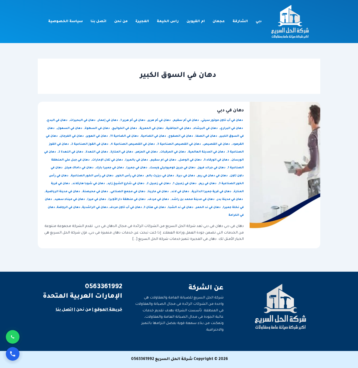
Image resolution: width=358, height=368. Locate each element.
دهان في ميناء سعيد (70, 199)
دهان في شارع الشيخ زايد (126, 183)
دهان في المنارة (122, 152)
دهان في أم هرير (159, 120)
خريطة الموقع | (107, 310)
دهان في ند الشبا (181, 207)
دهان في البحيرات (83, 120)
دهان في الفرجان (72, 136)
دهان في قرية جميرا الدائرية (212, 191)
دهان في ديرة (186, 176)
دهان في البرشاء (206, 128)
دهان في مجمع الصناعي (128, 191)
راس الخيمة (168, 22)
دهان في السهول (70, 128)
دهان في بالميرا (137, 160)
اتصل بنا (98, 22)
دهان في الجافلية (179, 128)
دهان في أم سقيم (186, 120)
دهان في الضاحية (154, 136)
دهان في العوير (97, 136)
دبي (259, 22)
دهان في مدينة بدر (230, 199)
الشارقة (240, 22)
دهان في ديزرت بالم (160, 176)
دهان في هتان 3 (155, 207)
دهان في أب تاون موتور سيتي (222, 120)
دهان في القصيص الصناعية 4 (133, 144)
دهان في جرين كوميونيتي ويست (173, 168)
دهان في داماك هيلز (79, 168)
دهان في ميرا (97, 199)
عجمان (219, 22)
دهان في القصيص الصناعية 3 (179, 144)
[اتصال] (12, 354)
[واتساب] (12, 337)
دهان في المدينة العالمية (207, 152)
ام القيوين (196, 22)
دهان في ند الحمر (208, 207)
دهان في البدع (57, 120)
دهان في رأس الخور (130, 176)
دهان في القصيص (217, 144)
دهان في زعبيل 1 (185, 183)
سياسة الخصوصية (65, 22)
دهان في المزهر (147, 152)
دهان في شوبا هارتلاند (89, 183)
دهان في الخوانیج (125, 128)
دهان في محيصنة (96, 191)
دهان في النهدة (97, 152)
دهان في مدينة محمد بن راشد (193, 199)
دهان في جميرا (137, 168)
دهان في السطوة (98, 128)
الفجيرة (142, 22)
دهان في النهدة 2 (71, 152)
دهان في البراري (232, 128)
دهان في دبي (230, 110)
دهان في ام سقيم (164, 160)
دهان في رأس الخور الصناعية (92, 176)
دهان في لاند (180, 191)
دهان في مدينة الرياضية (63, 191)
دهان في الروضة (68, 207)
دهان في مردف (159, 199)
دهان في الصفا (207, 136)
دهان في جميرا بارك (110, 168)
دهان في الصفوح (181, 136)
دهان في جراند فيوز (212, 168)
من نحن (121, 22)
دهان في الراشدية (95, 207)
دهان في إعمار (108, 120)
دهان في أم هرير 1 (133, 120)
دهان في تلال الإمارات (108, 160)
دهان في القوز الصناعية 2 (90, 144)
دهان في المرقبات (173, 152)
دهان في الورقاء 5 (217, 160)
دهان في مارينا (159, 191)
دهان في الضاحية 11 (124, 136)
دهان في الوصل (190, 160)
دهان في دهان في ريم (213, 176)
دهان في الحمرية (152, 128)
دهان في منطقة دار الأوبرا (127, 199)
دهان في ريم (208, 183)
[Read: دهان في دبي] (285, 175)
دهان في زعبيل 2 (159, 183)
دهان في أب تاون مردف (126, 207)
